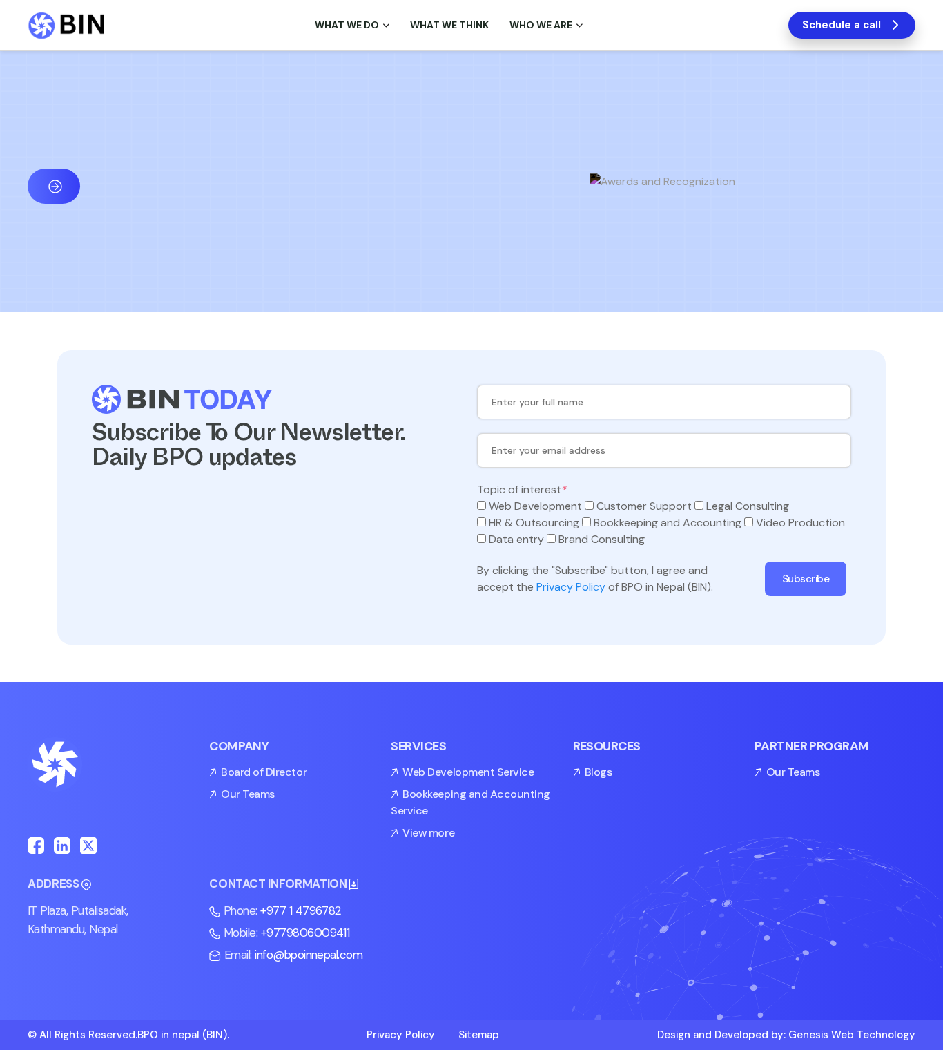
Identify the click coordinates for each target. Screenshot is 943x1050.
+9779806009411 (305, 932)
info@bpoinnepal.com (308, 954)
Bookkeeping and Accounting (667, 522)
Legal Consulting (747, 506)
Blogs (598, 772)
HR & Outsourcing (534, 522)
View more (428, 832)
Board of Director (264, 772)
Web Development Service (468, 772)
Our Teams (248, 794)
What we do (347, 25)
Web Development (535, 506)
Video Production (800, 522)
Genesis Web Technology (851, 1035)
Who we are (540, 25)
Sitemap (478, 1035)
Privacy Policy (570, 587)
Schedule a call (841, 25)
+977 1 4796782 (301, 910)
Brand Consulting (601, 539)
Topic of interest (522, 489)
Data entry (516, 539)
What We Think (449, 25)
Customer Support (644, 506)
